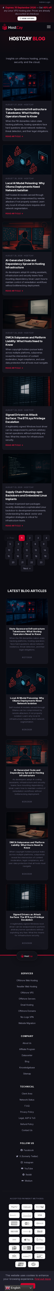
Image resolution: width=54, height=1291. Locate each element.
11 (18, 550)
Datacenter (27, 1055)
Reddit (28, 1174)
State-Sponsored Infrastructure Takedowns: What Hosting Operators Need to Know (26, 113)
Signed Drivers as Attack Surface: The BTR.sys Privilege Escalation (25, 418)
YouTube (28, 1168)
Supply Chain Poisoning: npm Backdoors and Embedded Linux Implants (26, 495)
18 (36, 556)
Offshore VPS (27, 992)
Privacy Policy (27, 1112)
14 (45, 550)
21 (22, 562)
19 (45, 556)
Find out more (43, 1278)
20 (13, 562)
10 (9, 550)
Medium (28, 1181)
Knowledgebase (27, 1067)
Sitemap (27, 1074)
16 (18, 556)
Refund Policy (27, 1124)
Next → (27, 568)
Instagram (28, 1162)
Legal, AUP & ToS (27, 1118)
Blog (27, 1061)
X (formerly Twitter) (28, 1156)
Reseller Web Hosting (27, 986)
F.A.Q (27, 1106)
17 (27, 556)
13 (36, 550)
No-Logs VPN (27, 1017)
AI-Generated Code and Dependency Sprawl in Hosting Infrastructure (25, 264)
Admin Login (44, 2)
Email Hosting (27, 1005)
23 (41, 562)
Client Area (27, 1093)
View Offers (27, 18)
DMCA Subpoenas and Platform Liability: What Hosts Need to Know (26, 341)
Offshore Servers (27, 999)
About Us (27, 1043)
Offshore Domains (27, 1011)
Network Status (27, 1100)
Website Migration (27, 1023)
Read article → (14, 136)
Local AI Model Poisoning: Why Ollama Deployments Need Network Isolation (25, 187)
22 (31, 562)
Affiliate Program (27, 1049)
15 (9, 556)
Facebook (28, 1150)
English (15, 1287)
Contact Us (27, 1130)
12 (27, 550)
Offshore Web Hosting (27, 980)
